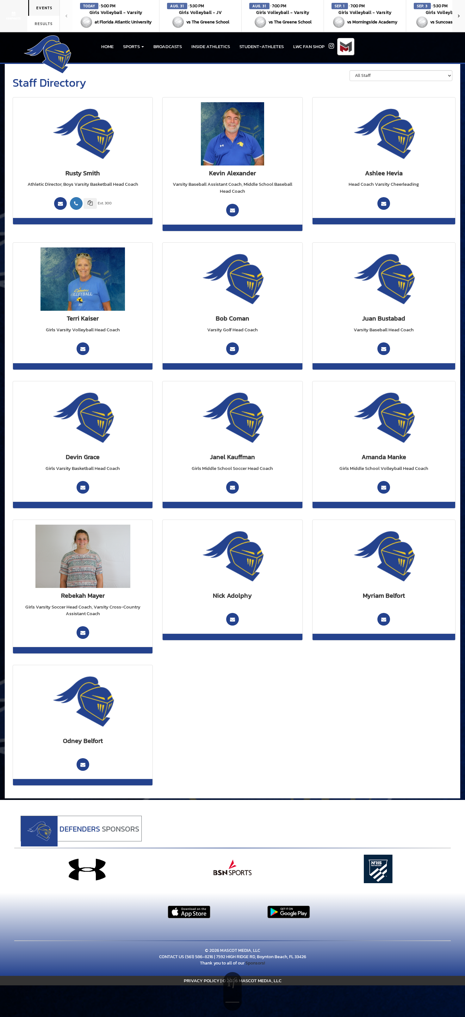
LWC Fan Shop (309, 46)
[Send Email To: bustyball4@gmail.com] (383, 348)
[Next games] (458, 16)
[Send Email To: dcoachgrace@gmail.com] (83, 487)
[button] (115, 16)
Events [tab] (44, 7)
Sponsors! (255, 963)
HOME (107, 46)
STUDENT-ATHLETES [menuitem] (261, 46)
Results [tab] (44, 23)
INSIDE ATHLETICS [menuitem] (210, 46)
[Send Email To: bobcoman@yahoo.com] (232, 348)
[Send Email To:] (383, 619)
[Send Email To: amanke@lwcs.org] (383, 487)
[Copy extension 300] (90, 203)
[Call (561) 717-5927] (76, 203)
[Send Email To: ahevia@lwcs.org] (383, 203)
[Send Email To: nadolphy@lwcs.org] (232, 619)
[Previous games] (66, 16)
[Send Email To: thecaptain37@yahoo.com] (232, 210)
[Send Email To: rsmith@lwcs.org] (60, 203)
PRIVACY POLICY (202, 980)
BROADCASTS (167, 46)
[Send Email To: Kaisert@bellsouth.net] (83, 348)
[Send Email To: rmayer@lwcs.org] (83, 632)
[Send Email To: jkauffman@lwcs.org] (232, 487)
